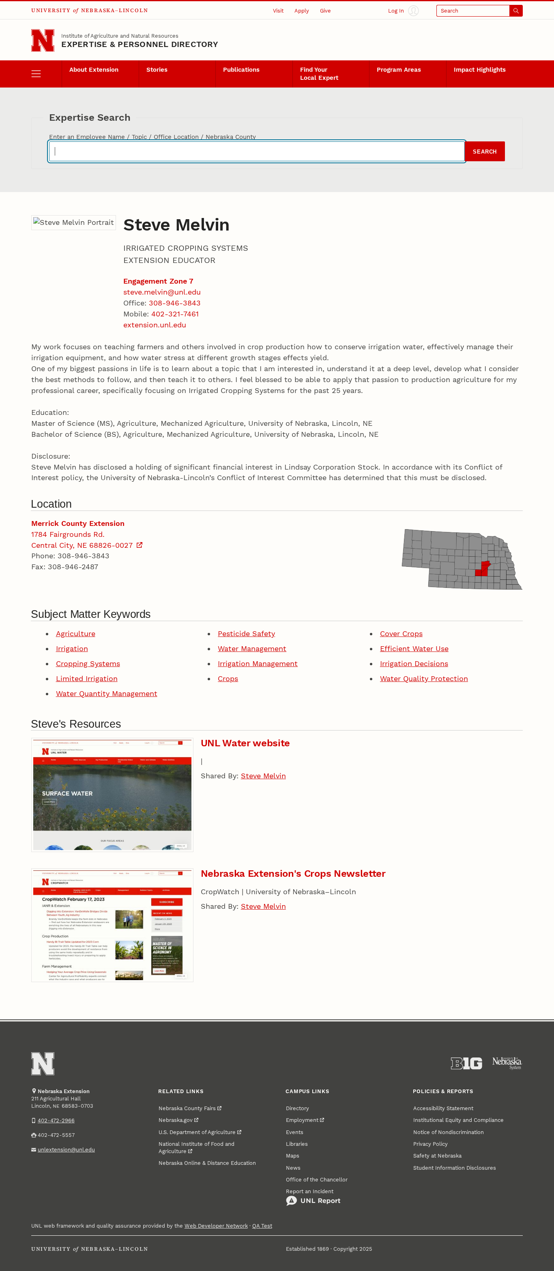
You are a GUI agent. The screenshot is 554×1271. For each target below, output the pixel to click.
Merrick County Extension (78, 523)
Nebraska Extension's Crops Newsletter (293, 873)
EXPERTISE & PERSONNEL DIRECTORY (139, 44)
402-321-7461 (175, 314)
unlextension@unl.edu (66, 1149)
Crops (228, 678)
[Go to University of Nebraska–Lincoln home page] (42, 40)
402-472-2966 (56, 1120)
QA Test (262, 1225)
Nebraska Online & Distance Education (207, 1163)
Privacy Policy (430, 1144)
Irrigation (72, 648)
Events (294, 1132)
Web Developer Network (216, 1225)
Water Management (252, 648)
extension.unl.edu (154, 324)
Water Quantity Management (106, 693)
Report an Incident (309, 1191)
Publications (241, 69)
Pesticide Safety (246, 633)
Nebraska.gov (176, 1120)
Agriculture (75, 633)
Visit (278, 10)
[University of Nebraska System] (507, 1063)
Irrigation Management (258, 663)
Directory (297, 1108)
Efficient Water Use (414, 648)
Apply (301, 10)
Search (485, 152)
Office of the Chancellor (317, 1179)
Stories (156, 69)
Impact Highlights (480, 69)
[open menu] (46, 74)
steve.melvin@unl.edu (162, 292)
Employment (302, 1120)
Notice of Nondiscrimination (448, 1132)
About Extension (93, 69)
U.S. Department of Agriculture (197, 1132)
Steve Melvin (263, 775)
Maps (292, 1155)
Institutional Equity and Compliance (458, 1120)
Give (325, 10)
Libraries (297, 1144)
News (293, 1167)
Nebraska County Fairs (187, 1108)
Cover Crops (401, 633)
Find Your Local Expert (319, 73)
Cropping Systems (88, 663)
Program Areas (399, 69)
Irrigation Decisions (414, 663)
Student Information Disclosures (454, 1167)
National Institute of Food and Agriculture (196, 1147)
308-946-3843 (175, 303)
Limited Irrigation (87, 678)
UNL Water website (245, 743)
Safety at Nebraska (437, 1155)
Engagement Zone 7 (158, 281)
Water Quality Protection (424, 678)
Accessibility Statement (443, 1108)
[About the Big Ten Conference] (466, 1063)
